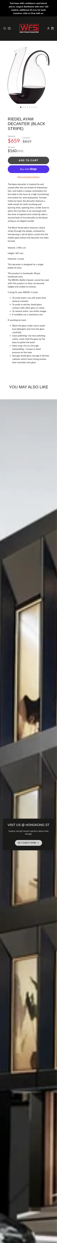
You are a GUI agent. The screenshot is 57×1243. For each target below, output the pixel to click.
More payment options (28, 177)
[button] (20, 107)
